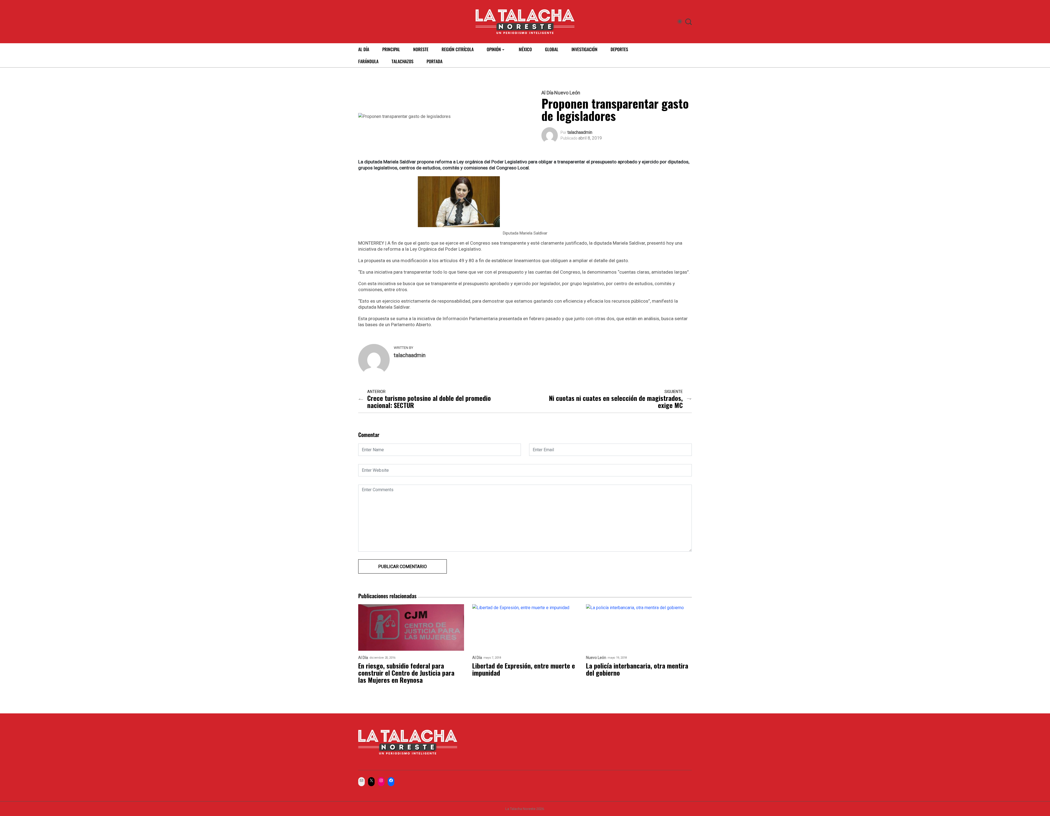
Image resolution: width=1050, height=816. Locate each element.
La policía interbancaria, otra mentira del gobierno (637, 669)
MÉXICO (525, 49)
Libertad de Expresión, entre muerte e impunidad (523, 669)
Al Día (547, 93)
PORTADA (434, 61)
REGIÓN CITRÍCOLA (458, 49)
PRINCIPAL (391, 49)
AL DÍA (363, 49)
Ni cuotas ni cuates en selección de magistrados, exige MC (616, 401)
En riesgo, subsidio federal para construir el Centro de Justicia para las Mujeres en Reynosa (406, 672)
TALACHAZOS (402, 61)
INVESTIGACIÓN (584, 49)
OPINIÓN (494, 49)
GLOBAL (551, 49)
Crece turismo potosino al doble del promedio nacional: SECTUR (429, 401)
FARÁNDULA (368, 61)
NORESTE (420, 49)
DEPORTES (619, 49)
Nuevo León (567, 93)
